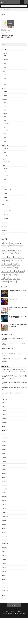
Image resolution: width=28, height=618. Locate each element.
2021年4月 (4, 461)
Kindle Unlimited (5, 253)
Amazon (6, 243)
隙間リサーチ (13, 281)
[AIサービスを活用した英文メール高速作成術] (4, 310)
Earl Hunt (4, 30)
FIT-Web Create (15, 613)
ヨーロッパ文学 (7, 210)
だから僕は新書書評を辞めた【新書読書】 (12, 393)
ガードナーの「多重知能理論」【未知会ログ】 (13, 353)
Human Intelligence (4, 31)
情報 (5, 63)
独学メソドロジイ (6, 271)
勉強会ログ (10, 23)
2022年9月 (4, 414)
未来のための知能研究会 (7, 267)
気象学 (6, 130)
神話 (5, 84)
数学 (5, 134)
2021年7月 (4, 449)
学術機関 (6, 59)
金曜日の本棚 (5, 281)
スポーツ (6, 168)
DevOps (3, 246)
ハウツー (11, 257)
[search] (26, 6)
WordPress (14, 615)
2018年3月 (4, 571)
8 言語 (3, 187)
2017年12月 (5, 583)
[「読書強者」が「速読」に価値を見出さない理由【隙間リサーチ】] (4, 327)
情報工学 (6, 148)
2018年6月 (4, 559)
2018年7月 (4, 555)
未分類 (3, 234)
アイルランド (5, 222)
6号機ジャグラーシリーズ (14, 299)
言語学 (5, 197)
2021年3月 (4, 465)
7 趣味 (3, 165)
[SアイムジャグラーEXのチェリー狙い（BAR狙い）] (4, 293)
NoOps (12, 253)
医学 (5, 120)
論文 (19, 278)
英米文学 (6, 218)
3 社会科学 (10, 21)
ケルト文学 (6, 207)
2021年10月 (5, 438)
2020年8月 (4, 481)
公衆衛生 (7, 123)
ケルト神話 (4, 226)
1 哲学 (3, 71)
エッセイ (18, 253)
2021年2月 (4, 469)
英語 (22, 274)
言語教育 (7, 200)
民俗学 (5, 106)
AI (2, 243)
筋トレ (6, 171)
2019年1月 (4, 540)
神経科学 (8, 274)
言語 (7, 278)
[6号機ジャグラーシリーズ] (4, 301)
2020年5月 (4, 493)
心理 (5, 78)
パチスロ (6, 175)
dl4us (8, 246)
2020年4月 (4, 496)
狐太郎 (6, 339)
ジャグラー (4, 257)
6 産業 (3, 159)
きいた (6, 349)
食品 (6, 155)
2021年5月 (4, 457)
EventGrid (20, 246)
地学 (5, 127)
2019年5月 (4, 524)
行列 (3, 278)
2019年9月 (4, 520)
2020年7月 (4, 485)
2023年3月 (4, 406)
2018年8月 (4, 551)
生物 (5, 141)
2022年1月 (4, 426)
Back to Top (14, 605)
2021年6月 (4, 453)
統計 (9, 25)
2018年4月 (4, 567)
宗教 (5, 74)
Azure (11, 243)
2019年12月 (5, 512)
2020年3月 (4, 500)
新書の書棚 (8, 264)
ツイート (3, 599)
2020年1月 (4, 508)
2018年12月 (5, 543)
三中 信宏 (17, 257)
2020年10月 (5, 477)
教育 (5, 102)
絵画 (5, 179)
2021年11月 (5, 434)
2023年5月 (4, 402)
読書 (5, 67)
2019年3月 (4, 532)
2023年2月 (4, 410)
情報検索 (17, 260)
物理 (5, 137)
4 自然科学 (4, 113)
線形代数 (14, 274)
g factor (8, 30)
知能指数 (22, 271)
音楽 (5, 183)
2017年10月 (5, 591)
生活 (5, 152)
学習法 (7, 260)
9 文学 (3, 204)
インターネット (7, 161)
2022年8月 (4, 418)
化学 (5, 116)
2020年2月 (4, 504)
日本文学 (6, 214)
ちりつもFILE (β (17, 611)
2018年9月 (4, 547)
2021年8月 (4, 445)
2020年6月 (4, 489)
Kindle (19, 250)
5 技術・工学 (5, 145)
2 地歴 (3, 88)
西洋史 (5, 95)
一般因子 (11, 31)
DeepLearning (18, 243)
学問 (5, 55)
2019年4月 (4, 528)
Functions (4, 250)
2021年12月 (5, 430)
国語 (3, 260)
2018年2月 (4, 575)
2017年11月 (5, 587)
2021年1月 (4, 473)
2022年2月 (4, 422)
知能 (17, 271)
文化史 (5, 91)
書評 (19, 264)
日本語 (5, 193)
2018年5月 (4, 563)
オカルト (7, 81)
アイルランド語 (7, 189)
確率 (3, 274)
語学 (11, 278)
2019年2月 (4, 536)
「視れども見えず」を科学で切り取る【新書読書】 (14, 343)
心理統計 (3, 33)
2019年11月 (5, 516)
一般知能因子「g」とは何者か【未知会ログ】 (7, 36)
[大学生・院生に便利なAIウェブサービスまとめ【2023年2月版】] (4, 318)
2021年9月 (4, 441)
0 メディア (4, 53)
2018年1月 (4, 579)
